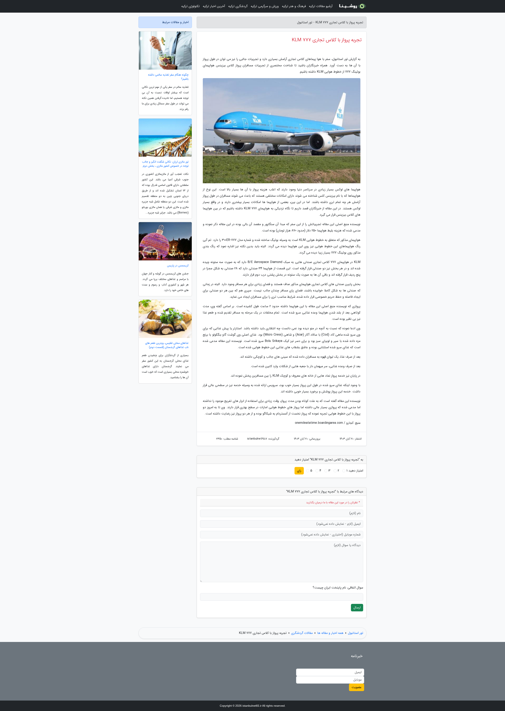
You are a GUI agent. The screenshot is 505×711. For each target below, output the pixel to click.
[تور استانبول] (352, 6)
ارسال (357, 607)
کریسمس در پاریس (178, 266)
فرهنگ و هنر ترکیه (294, 6)
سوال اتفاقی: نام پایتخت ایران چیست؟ (338, 587)
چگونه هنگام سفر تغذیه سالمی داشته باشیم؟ (168, 77)
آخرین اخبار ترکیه (214, 6)
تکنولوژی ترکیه (190, 6)
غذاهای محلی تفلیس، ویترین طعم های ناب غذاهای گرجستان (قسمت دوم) (167, 345)
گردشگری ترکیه (238, 6)
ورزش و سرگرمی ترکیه (265, 6)
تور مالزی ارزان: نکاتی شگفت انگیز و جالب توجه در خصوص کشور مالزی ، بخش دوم (165, 164)
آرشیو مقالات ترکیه (321, 6)
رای (299, 470)
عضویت (357, 687)
